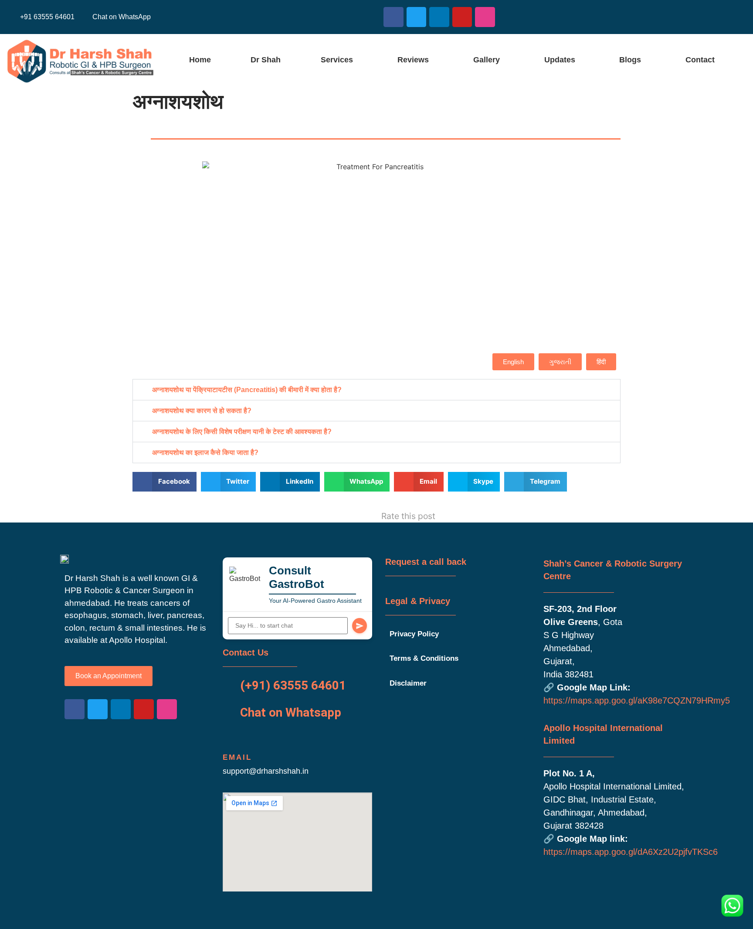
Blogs (630, 59)
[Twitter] (417, 17)
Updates (559, 59)
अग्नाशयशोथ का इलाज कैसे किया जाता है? (205, 452)
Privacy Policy (414, 634)
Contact (700, 59)
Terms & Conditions (424, 658)
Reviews (413, 59)
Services (337, 59)
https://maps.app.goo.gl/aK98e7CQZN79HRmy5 (636, 700)
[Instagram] (485, 17)
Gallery (486, 59)
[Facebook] (393, 17)
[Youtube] (462, 17)
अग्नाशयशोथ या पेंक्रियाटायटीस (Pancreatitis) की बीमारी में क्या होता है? (247, 389)
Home (200, 59)
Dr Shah (266, 59)
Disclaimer (408, 683)
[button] (339, 59)
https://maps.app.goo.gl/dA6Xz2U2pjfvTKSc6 (630, 852)
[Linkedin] (439, 17)
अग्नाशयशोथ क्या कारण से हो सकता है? (201, 410)
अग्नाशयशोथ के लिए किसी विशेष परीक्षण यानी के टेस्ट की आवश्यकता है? (242, 431)
